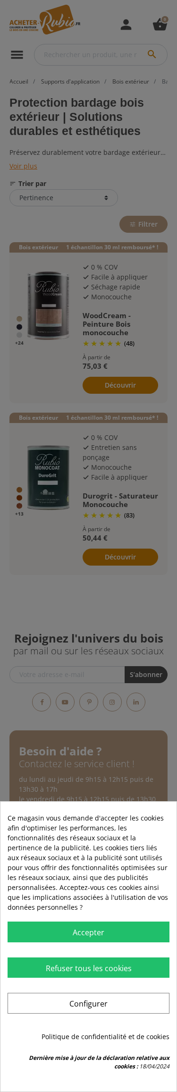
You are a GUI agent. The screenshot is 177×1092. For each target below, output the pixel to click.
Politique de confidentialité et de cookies (105, 1036)
